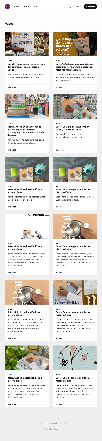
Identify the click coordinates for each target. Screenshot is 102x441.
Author (25, 6)
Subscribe (90, 6)
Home (16, 6)
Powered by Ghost (51, 429)
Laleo (35, 6)
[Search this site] (70, 7)
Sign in (78, 6)
